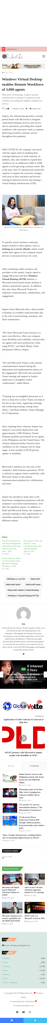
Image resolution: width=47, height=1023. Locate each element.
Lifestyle (7, 966)
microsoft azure (13, 584)
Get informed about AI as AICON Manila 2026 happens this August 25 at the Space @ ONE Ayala (29, 676)
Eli (6, 109)
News (6, 970)
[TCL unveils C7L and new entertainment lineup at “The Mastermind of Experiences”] (10, 808)
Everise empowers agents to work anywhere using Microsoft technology (11, 560)
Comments (34, 766)
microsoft (35, 579)
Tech (11, 73)
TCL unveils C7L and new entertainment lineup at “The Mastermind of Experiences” (30, 807)
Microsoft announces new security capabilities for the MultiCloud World (12, 918)
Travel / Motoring (10, 983)
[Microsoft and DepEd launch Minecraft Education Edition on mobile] (12, 879)
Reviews (7, 974)
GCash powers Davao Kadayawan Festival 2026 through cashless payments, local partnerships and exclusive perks (31, 822)
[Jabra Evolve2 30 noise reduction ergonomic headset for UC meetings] (35, 879)
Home (6, 73)
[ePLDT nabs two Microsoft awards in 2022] (35, 907)
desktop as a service (16, 579)
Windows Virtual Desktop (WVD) (24, 595)
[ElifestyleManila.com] (12, 56)
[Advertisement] (23, 23)
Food (5, 962)
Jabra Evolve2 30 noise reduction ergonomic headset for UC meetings (34, 889)
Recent (11, 766)
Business (7, 958)
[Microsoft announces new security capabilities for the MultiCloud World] (12, 907)
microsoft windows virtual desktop (23, 590)
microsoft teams (34, 584)
